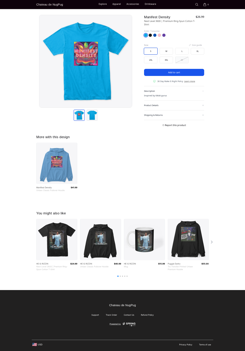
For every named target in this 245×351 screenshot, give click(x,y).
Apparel (116, 4)
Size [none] (146, 45)
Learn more (189, 81)
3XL (166, 60)
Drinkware (150, 4)
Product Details (151, 105)
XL (198, 51)
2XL (150, 60)
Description (149, 91)
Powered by (115, 324)
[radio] (150, 51)
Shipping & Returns (153, 115)
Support (95, 315)
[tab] (79, 115)
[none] (195, 45)
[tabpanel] (85, 61)
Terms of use (205, 344)
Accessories (132, 4)
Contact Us (129, 315)
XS (182, 60)
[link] (56, 163)
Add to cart (174, 72)
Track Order (111, 315)
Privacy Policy (185, 344)
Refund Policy (147, 315)
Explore (103, 4)
